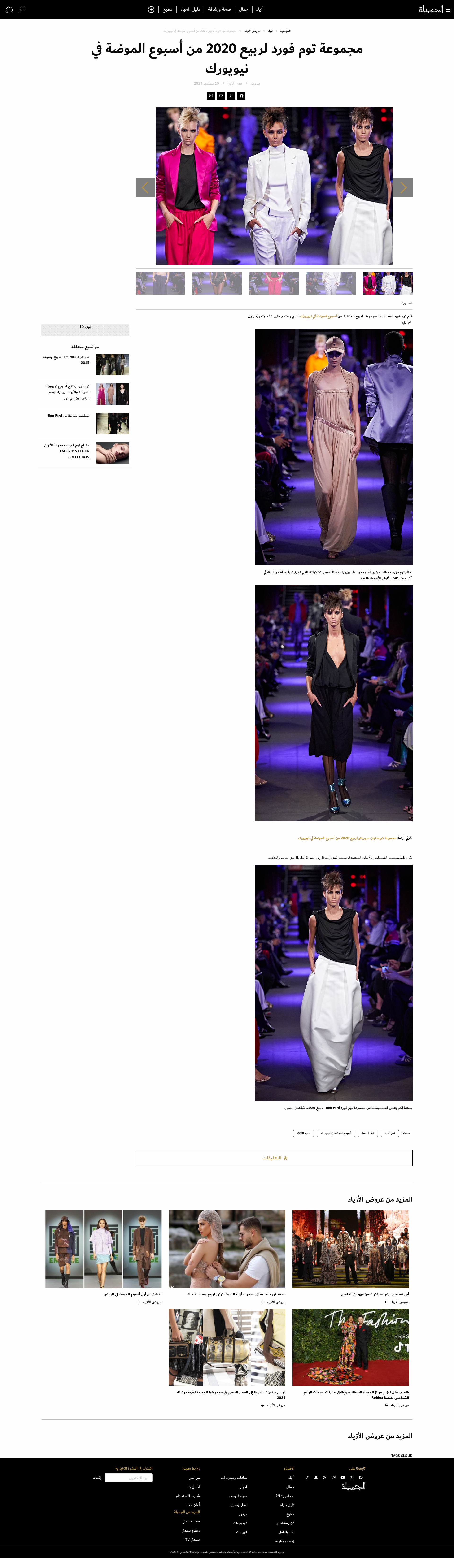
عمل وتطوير (238, 1505)
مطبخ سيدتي (191, 1530)
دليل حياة (287, 1505)
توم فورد (390, 1133)
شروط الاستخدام (188, 1496)
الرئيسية (285, 31)
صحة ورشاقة (219, 9)
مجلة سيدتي (191, 1521)
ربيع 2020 (303, 1133)
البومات (241, 1532)
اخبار (243, 1487)
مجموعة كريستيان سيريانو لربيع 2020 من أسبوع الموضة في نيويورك (347, 838)
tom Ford (368, 1133)
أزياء (260, 9)
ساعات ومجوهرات (234, 1478)
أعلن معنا (193, 1505)
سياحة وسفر (238, 1496)
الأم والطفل (286, 1532)
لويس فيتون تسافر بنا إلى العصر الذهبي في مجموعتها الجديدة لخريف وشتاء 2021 (231, 1395)
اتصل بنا (194, 1487)
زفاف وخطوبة (284, 1541)
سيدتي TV (192, 1539)
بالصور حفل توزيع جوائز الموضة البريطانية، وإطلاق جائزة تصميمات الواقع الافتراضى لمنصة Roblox (356, 1395)
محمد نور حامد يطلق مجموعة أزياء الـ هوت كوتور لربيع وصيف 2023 (236, 1294)
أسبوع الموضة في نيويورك (336, 1133)
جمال (244, 9)
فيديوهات (240, 1523)
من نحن (194, 1478)
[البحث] (22, 9)
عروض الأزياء (252, 31)
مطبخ (167, 9)
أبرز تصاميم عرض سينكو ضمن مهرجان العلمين (375, 1294)
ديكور (243, 1514)
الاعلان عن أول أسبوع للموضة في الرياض (133, 1294)
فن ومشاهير (285, 1523)
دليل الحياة (190, 9)
